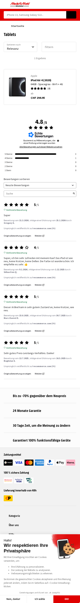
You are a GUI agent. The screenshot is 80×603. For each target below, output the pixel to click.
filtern (49, 47)
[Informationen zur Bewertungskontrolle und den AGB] (58, 140)
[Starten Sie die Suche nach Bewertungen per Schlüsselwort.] (73, 194)
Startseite (17, 26)
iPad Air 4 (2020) (41, 80)
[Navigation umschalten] (5, 4)
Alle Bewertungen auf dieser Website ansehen (41, 147)
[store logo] (20, 4)
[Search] (71, 15)
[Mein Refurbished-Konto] (68, 4)
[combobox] (35, 14)
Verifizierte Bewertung (16, 210)
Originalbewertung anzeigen (17, 235)
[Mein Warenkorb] (74, 4)
